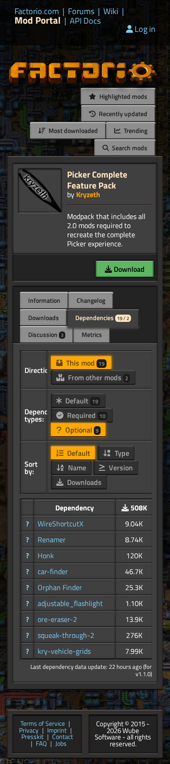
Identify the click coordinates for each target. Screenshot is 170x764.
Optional (81, 429)
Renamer (52, 539)
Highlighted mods (122, 96)
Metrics (92, 334)
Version (120, 467)
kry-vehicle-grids (64, 651)
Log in (145, 29)
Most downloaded (72, 130)
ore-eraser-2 (57, 619)
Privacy (29, 731)
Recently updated (122, 113)
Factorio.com (37, 11)
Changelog (91, 300)
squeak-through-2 (66, 635)
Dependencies (102, 317)
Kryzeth (88, 194)
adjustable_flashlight (70, 603)
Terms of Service (42, 724)
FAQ (41, 744)
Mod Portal (38, 20)
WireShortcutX (60, 523)
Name (76, 467)
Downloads (43, 317)
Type (121, 453)
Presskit (32, 737)
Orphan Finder (60, 587)
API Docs (85, 21)
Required (85, 415)
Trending (134, 130)
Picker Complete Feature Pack (97, 180)
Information (44, 300)
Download (128, 269)
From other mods (97, 377)
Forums (81, 11)
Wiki (110, 11)
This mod (84, 362)
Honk (46, 555)
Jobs (61, 744)
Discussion (45, 334)
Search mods (129, 148)
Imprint (57, 731)
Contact (62, 737)
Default (80, 400)
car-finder (53, 571)
